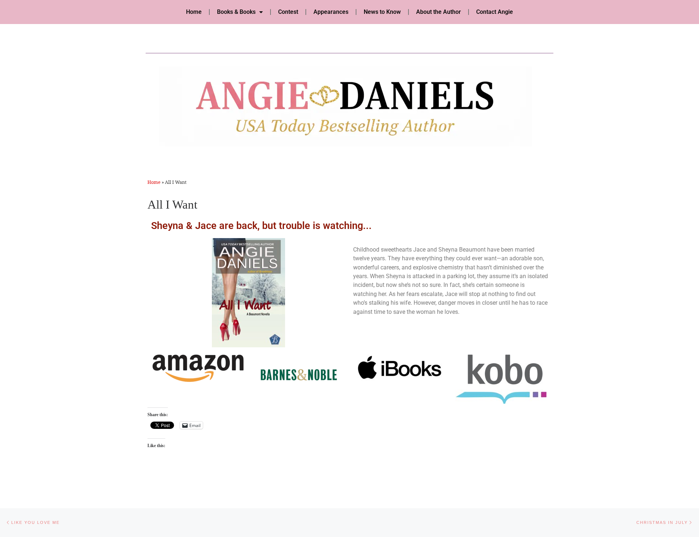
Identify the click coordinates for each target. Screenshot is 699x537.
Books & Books (236, 11)
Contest (288, 11)
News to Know (382, 11)
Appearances (330, 11)
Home (194, 11)
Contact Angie (494, 11)
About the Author (438, 11)
